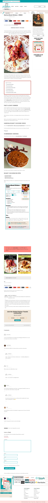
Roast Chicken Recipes (10, 90)
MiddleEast (13, 291)
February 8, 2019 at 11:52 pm (10, 396)
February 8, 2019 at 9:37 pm (9, 346)
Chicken (11, 291)
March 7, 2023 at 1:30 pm (8, 419)
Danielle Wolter (8, 345)
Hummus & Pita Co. (9, 100)
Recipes (22, 290)
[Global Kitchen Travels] (7, 9)
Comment (5, 439)
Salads (35, 494)
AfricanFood (8, 291)
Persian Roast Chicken (8, 175)
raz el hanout (25, 136)
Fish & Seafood (36, 497)
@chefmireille (19, 223)
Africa (25, 494)
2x (14, 195)
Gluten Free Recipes (15, 290)
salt (10, 203)
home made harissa (19, 136)
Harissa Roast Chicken (10, 84)
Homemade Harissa (10, 89)
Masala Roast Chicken (8, 176)
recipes (15, 291)
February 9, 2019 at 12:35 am (9, 408)
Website (5, 460)
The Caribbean (26, 493)
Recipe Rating (6, 436)
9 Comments (13, 16)
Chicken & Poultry (9, 290)
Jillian (7, 407)
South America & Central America (29, 497)
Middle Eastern (19, 290)
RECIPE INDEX (15, 247)
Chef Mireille (9, 353)
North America (26, 489)
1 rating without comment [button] (16, 428)
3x (15, 195)
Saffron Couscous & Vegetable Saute (19, 125)
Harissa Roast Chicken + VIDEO (11, 92)
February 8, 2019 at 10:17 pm (9, 367)
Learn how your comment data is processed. (21, 473)
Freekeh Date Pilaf (10, 125)
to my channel (20, 227)
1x (12, 195)
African (12, 290)
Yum (4, 281)
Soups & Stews (36, 493)
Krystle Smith (8, 334)
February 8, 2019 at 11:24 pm (8, 386)
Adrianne (7, 385)
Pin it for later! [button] (25, 194)
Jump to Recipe (18, 23)
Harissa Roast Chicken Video (11, 87)
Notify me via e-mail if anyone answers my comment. (11, 465)
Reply (4, 350)
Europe (25, 492)
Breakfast (35, 489)
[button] (24, 196)
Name (5, 453)
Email (5, 457)
